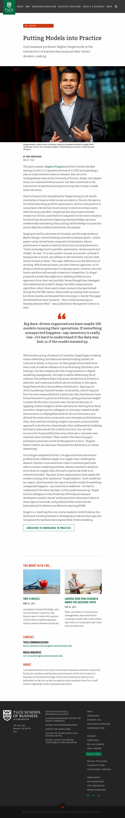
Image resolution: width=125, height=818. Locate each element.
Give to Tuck (93, 754)
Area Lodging (94, 748)
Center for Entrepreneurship (61, 725)
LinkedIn (93, 795)
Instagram (88, 795)
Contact (91, 736)
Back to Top (62, 806)
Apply (90, 711)
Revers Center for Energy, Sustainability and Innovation (61, 741)
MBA (28, 6)
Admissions (93, 715)
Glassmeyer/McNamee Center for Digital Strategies (63, 719)
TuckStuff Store (96, 765)
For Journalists (95, 785)
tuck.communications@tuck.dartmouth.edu (47, 646)
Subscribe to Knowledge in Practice (48, 528)
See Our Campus (95, 744)
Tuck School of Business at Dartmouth (9, 7)
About (20, 6)
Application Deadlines (98, 724)
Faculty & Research (94, 6)
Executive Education (69, 6)
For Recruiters (95, 781)
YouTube (99, 795)
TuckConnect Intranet (99, 769)
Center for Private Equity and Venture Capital (61, 734)
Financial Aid (94, 720)
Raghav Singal (54, 166)
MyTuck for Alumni (97, 761)
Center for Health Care (58, 729)
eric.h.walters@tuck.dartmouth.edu (43, 656)
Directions (93, 740)
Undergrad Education (44, 6)
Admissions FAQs (96, 728)
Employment (93, 777)
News (109, 6)
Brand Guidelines (96, 789)
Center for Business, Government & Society (57, 712)
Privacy (98, 812)
